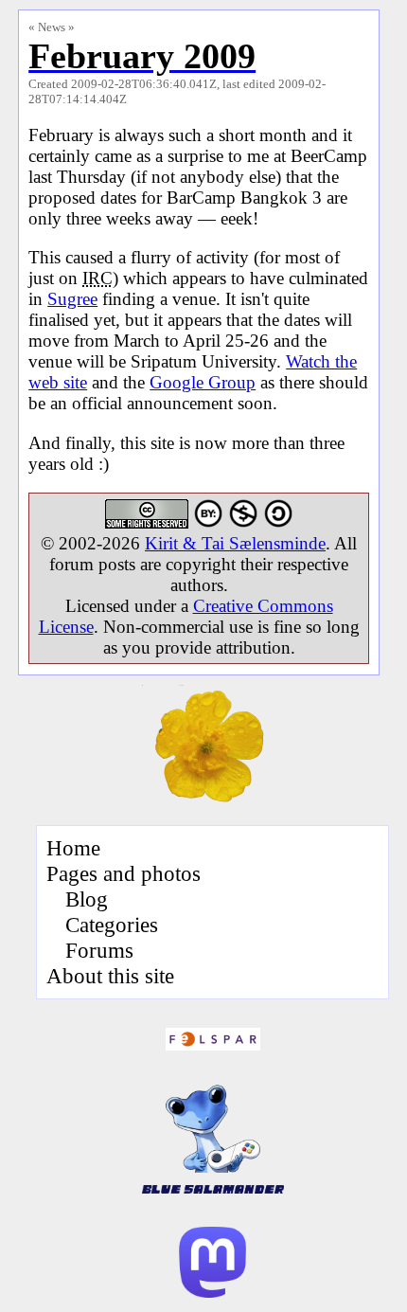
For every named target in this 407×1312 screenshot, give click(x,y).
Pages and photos (123, 873)
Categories (111, 924)
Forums (99, 950)
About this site (110, 975)
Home (73, 848)
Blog (86, 899)
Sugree (72, 299)
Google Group (203, 382)
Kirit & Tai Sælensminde (235, 543)
